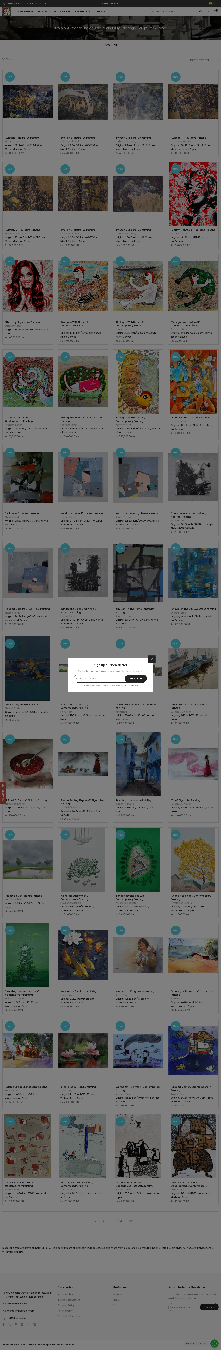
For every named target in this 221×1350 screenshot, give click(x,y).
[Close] (152, 659)
